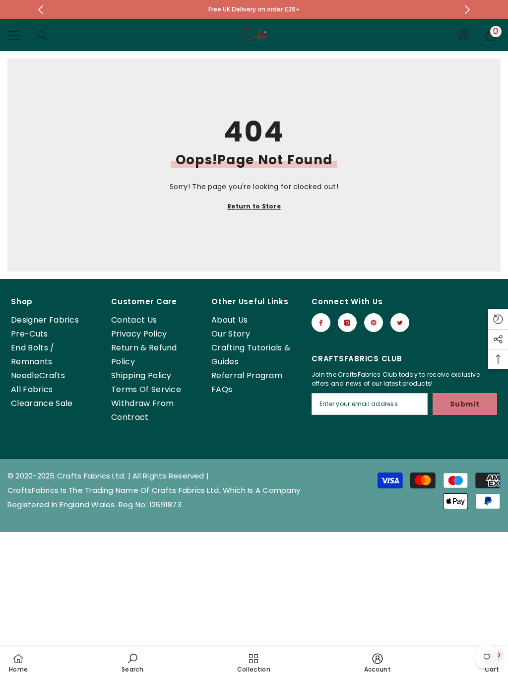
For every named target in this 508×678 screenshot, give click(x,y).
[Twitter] (399, 322)
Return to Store (254, 206)
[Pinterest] (373, 322)
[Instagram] (347, 322)
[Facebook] (321, 322)
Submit (464, 404)
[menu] (13, 35)
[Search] (42, 35)
